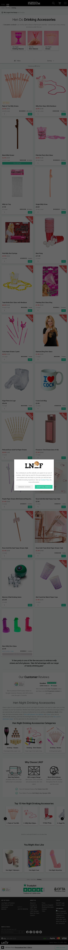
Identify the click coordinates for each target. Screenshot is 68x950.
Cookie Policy (45, 480)
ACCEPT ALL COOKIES (44, 487)
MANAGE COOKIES (24, 487)
